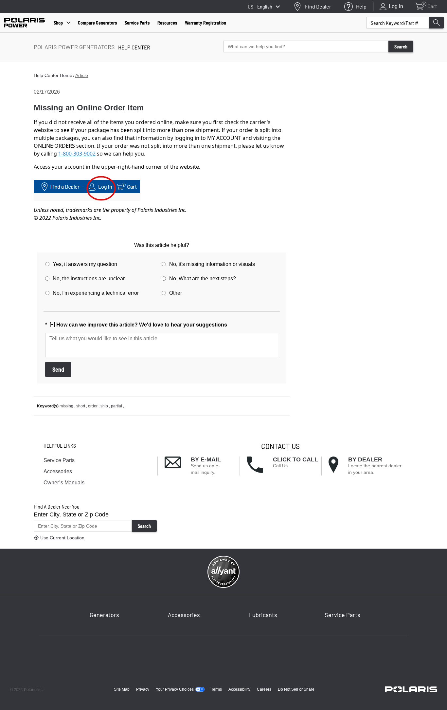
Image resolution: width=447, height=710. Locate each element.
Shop (58, 23)
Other (175, 293)
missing (66, 406)
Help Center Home (53, 75)
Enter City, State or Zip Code (71, 514)
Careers (264, 689)
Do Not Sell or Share (296, 689)
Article (81, 75)
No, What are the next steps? (202, 278)
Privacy (142, 689)
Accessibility (239, 689)
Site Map (122, 689)
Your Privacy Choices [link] (175, 689)
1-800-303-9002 (77, 153)
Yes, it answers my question (85, 264)
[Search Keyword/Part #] (436, 22)
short (80, 406)
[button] (202, 466)
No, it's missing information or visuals (212, 264)
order (93, 406)
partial (116, 406)
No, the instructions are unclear (89, 278)
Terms (216, 689)
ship (104, 406)
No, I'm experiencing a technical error (96, 293)
